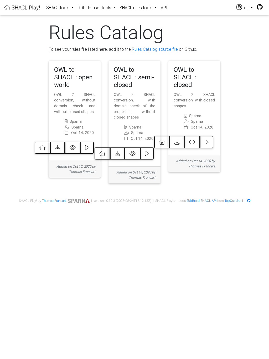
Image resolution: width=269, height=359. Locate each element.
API (164, 7)
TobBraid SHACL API (201, 200)
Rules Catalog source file (155, 49)
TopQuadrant (234, 200)
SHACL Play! (25, 7)
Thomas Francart (54, 200)
